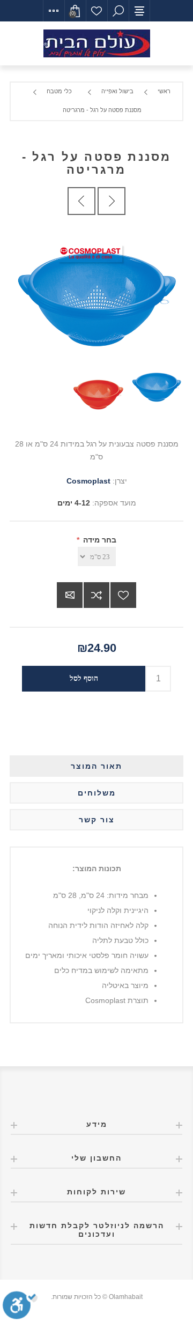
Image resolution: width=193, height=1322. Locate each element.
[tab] (96, 766)
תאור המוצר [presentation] (96, 766)
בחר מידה (98, 540)
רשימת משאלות (96, 10)
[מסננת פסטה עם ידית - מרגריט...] (81, 201)
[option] (154, 388)
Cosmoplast (88, 481)
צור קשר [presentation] (97, 819)
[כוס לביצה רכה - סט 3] (111, 201)
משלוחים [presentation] (97, 793)
